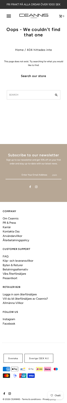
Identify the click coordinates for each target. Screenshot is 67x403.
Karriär (7, 227)
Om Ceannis (10, 218)
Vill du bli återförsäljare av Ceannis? (25, 298)
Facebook (9, 323)
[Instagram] (36, 187)
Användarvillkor (12, 236)
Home (19, 50)
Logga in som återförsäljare (20, 294)
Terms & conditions (31, 399)
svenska (13, 358)
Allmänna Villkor (13, 303)
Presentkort (10, 278)
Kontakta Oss (11, 231)
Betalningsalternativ (15, 269)
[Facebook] (30, 187)
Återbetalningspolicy (16, 240)
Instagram (9, 319)
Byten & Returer (13, 265)
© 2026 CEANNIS (12, 399)
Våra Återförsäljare (14, 273)
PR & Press (9, 222)
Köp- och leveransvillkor (18, 260)
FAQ (5, 256)
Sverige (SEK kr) (39, 358)
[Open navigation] (8, 16)
